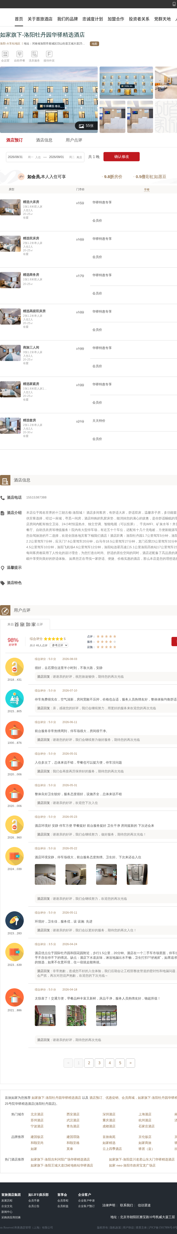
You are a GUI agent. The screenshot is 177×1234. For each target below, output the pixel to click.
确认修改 (121, 156)
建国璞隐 (73, 1137)
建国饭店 (37, 1137)
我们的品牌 (67, 19)
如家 (34, 1149)
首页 (19, 19)
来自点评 (25, 624)
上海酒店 (145, 1114)
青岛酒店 (73, 1126)
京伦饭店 (145, 1137)
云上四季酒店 (112, 1149)
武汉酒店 (73, 1120)
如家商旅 (145, 1143)
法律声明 (108, 1205)
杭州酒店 (145, 1120)
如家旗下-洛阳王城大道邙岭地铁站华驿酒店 (62, 1165)
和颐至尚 (37, 1143)
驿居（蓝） (147, 1149)
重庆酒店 (109, 1120)
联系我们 (126, 1205)
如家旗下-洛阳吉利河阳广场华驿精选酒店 (60, 1159)
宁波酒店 (37, 1126)
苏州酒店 (37, 1120)
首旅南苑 (109, 1137)
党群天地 (162, 19)
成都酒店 (109, 1126)
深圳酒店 (109, 1114)
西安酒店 (73, 1114)
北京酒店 (37, 1114)
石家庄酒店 (147, 1126)
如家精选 (109, 1143)
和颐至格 (73, 1143)
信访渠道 (144, 1205)
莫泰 (70, 1149)
